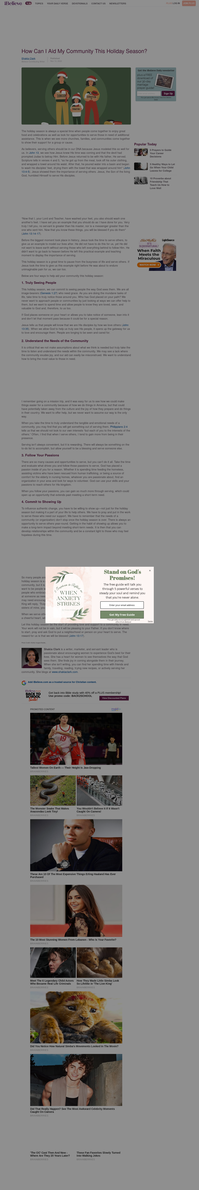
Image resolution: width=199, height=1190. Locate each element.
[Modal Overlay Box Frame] (99, 595)
